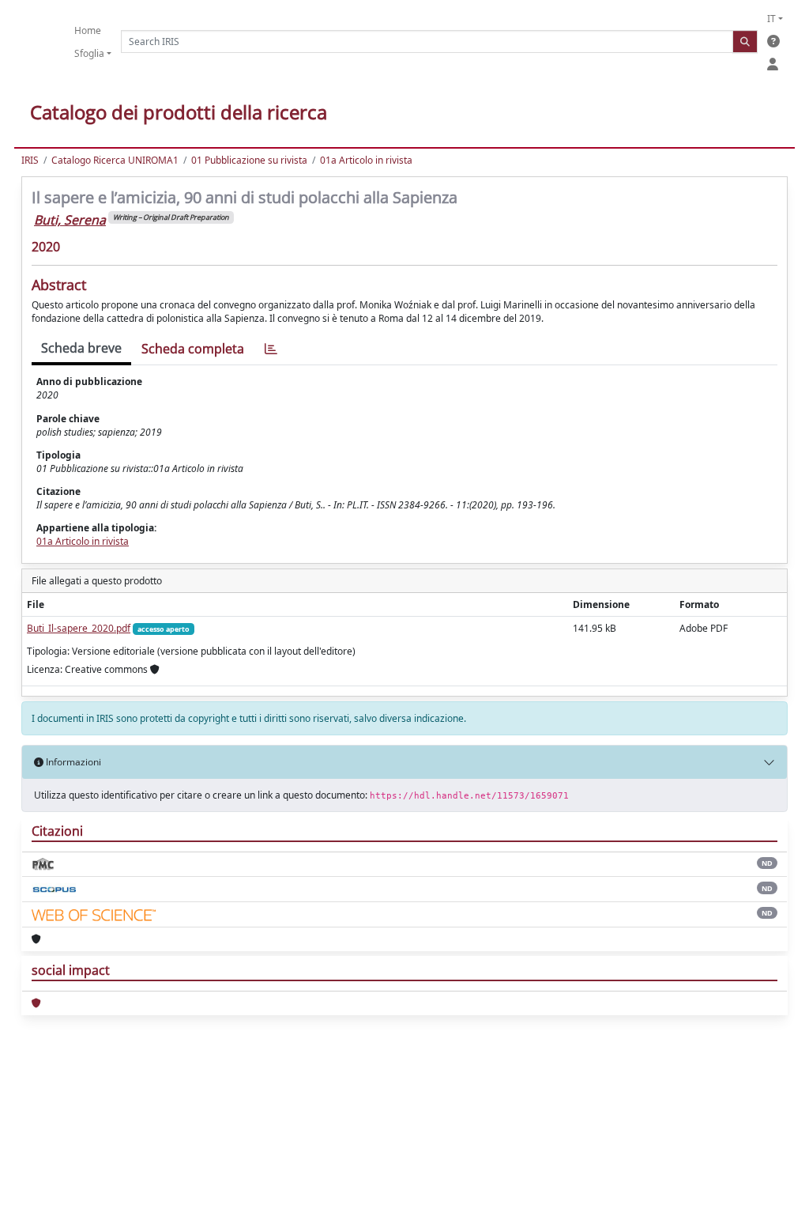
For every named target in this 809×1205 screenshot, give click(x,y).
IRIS (30, 160)
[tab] (271, 349)
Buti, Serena (70, 220)
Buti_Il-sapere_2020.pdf (78, 628)
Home (87, 30)
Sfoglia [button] (89, 53)
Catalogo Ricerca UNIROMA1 (115, 160)
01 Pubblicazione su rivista (249, 160)
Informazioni (72, 762)
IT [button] (771, 18)
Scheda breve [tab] (81, 348)
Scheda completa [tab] (192, 348)
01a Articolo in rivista (366, 160)
